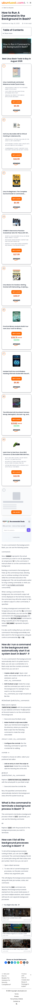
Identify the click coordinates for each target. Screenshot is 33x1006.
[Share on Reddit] (21, 962)
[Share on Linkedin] (12, 962)
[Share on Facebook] (6, 962)
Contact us (16, 1001)
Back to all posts (9, 8)
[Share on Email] (27, 962)
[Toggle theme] (29, 521)
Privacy (16, 996)
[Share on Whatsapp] (18, 962)
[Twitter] (16, 1004)
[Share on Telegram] (15, 962)
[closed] (30, 3)
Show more (8, 33)
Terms (16, 994)
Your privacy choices (16, 999)
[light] (25, 3)
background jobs (21, 616)
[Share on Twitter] (9, 962)
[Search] (27, 3)
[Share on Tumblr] (24, 962)
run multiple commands (15, 585)
